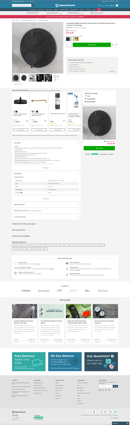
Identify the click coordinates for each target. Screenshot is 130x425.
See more (102, 275)
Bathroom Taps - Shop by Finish (36, 245)
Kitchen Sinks (41, 9)
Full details (111, 71)
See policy (52, 268)
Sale (99, 9)
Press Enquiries (80, 403)
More (89, 264)
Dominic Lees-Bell (45, 339)
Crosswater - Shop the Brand (77, 245)
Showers (56, 9)
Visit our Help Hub (15, 417)
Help (88, 96)
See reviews (37, 264)
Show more (45, 167)
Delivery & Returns (19, 204)
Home (13, 20)
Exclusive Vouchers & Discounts (83, 393)
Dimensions (20, 84)
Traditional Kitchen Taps (38, 382)
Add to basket (96, 45)
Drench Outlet (58, 395)
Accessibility (114, 415)
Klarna (78, 398)
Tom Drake (16, 339)
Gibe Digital (116, 417)
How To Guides (112, 340)
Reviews (16, 210)
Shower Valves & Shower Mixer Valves (28, 20)
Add (59, 129)
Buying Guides (91, 101)
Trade (117, 1)
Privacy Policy (103, 415)
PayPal (78, 395)
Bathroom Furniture (64, 9)
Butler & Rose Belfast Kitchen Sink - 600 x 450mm (20, 396)
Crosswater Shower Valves (19, 248)
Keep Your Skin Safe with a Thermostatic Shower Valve (77, 322)
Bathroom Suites (74, 9)
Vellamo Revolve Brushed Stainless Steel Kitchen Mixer (20, 392)
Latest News (32, 340)
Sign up (115, 386)
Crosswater (64, 245)
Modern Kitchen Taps (38, 385)
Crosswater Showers (33, 248)
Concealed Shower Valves (43, 20)
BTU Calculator (80, 390)
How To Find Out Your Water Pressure (104, 322)
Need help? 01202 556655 (23, 1)
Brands (94, 9)
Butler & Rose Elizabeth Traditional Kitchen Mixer (20, 383)
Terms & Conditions (96, 415)
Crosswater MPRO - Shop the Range (95, 245)
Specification (18, 173)
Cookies (109, 415)
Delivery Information (60, 385)
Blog (78, 385)
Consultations (91, 99)
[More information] (21, 192)
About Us (57, 393)
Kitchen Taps (33, 9)
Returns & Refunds (59, 388)
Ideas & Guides (105, 1)
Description (17, 143)
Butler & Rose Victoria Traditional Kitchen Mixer (21, 386)
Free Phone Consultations (82, 382)
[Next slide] (79, 113)
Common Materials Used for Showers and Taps (23, 322)
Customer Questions (20, 217)
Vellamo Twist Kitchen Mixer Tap (18, 389)
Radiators (82, 9)
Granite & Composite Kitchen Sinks (41, 390)
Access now (77, 270)
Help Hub (112, 1)
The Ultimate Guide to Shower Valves (51, 322)
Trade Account (58, 390)
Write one (83, 27)
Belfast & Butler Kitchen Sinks (40, 388)
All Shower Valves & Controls (20, 245)
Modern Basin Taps (37, 393)
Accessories (88, 9)
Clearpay (79, 400)
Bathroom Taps (49, 9)
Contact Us (58, 398)
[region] (46, 114)
